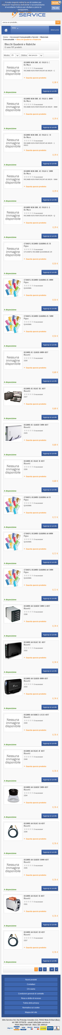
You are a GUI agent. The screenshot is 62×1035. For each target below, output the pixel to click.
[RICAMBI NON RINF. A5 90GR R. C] (13, 70)
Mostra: (7, 55)
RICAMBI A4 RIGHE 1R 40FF (34, 896)
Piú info (56, 8)
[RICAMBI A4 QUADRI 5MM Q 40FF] (13, 614)
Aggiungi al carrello (50, 91)
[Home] (6, 30)
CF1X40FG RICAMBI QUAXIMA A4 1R (37, 497)
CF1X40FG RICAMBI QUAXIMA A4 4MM (38, 533)
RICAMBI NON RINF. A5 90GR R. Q (37, 207)
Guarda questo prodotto (36, 78)
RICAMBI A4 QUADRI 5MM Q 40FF (37, 606)
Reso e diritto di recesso (31, 998)
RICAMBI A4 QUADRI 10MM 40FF (36, 859)
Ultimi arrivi (55, 30)
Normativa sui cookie (31, 1008)
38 (52, 969)
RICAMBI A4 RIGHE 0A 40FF (34, 823)
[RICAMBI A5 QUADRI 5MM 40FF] (13, 433)
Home (5, 37)
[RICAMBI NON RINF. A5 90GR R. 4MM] (13, 107)
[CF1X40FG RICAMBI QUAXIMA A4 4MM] (13, 541)
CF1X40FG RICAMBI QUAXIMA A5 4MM (38, 280)
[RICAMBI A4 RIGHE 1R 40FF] (13, 904)
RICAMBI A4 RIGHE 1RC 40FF (34, 642)
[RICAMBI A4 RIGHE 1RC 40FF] (13, 650)
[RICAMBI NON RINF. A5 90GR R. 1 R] (13, 143)
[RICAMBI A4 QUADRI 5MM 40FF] (13, 795)
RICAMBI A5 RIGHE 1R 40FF (34, 461)
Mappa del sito (31, 1012)
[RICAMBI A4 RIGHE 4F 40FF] (13, 759)
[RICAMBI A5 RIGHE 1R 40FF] (13, 469)
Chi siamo (31, 989)
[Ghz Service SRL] (31, 13)
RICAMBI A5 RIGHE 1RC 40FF (35, 388)
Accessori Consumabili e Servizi (24, 37)
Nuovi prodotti (31, 980)
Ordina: (24, 55)
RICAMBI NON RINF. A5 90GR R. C (37, 62)
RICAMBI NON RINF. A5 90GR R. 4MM (38, 98)
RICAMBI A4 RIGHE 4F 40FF (34, 751)
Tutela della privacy (31, 1003)
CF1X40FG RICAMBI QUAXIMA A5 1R (37, 243)
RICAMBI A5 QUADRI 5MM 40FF (36, 425)
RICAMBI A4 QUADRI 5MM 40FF (36, 787)
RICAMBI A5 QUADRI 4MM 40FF (36, 352)
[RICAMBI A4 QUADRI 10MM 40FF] (13, 868)
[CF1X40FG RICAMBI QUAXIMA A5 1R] (13, 252)
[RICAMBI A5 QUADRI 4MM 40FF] (13, 360)
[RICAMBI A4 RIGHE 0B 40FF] (13, 940)
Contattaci (31, 984)
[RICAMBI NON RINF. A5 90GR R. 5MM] (13, 179)
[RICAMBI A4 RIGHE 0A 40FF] (13, 831)
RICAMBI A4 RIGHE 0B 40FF (34, 932)
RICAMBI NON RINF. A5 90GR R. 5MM (38, 171)
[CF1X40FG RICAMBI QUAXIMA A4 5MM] (13, 578)
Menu (14, 28)
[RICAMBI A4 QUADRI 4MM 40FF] (13, 686)
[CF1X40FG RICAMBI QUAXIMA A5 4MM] (13, 288)
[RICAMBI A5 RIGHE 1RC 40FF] (13, 397)
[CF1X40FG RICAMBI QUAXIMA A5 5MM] (13, 324)
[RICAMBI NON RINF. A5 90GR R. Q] (13, 215)
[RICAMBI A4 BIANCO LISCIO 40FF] (13, 723)
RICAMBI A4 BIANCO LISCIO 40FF (36, 715)
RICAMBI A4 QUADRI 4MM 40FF (36, 678)
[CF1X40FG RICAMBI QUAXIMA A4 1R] (13, 505)
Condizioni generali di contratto (31, 994)
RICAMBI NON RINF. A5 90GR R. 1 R (37, 135)
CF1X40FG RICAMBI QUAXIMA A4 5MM (38, 570)
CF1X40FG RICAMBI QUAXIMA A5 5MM (38, 316)
